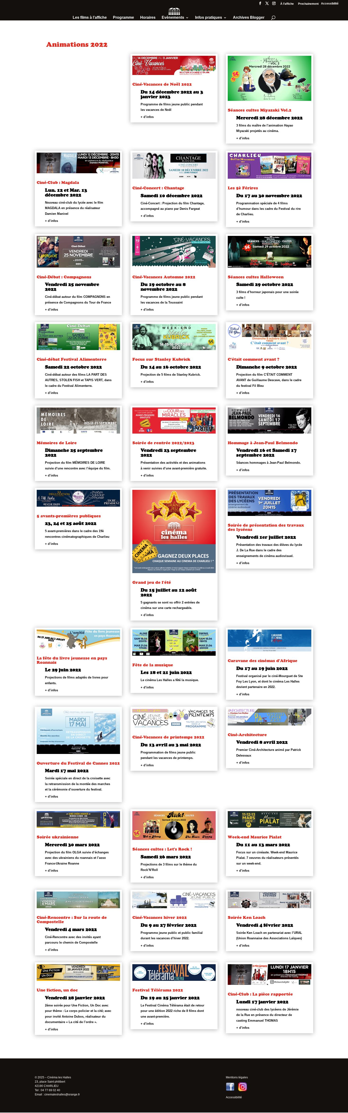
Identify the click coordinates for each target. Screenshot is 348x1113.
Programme (123, 17)
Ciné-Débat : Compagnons (64, 276)
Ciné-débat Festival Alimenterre (72, 359)
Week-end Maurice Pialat (254, 836)
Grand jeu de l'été (151, 582)
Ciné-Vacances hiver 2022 (159, 917)
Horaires (148, 17)
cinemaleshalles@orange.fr (62, 1094)
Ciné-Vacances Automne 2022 (163, 276)
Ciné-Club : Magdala (58, 182)
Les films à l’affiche (90, 17)
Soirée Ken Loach (246, 917)
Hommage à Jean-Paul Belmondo (263, 442)
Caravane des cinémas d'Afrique (262, 660)
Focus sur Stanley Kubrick (161, 359)
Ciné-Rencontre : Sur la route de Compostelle (72, 919)
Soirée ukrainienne (58, 836)
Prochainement (308, 3)
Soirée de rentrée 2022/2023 (163, 442)
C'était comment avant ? (253, 359)
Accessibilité (330, 3)
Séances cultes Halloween (256, 276)
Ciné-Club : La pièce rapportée (260, 993)
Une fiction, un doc (57, 989)
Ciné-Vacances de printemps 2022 (168, 736)
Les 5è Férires (243, 187)
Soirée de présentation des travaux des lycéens (266, 527)
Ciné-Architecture (247, 734)
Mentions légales (237, 1077)
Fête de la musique (152, 664)
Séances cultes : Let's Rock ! (162, 848)
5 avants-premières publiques (69, 515)
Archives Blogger (248, 17)
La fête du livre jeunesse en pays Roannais (72, 660)
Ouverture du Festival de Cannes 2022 (78, 763)
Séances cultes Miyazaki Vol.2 (259, 110)
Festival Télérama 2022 (157, 989)
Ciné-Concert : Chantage (158, 187)
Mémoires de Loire (57, 442)
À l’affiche (287, 3)
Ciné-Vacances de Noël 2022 (162, 84)
